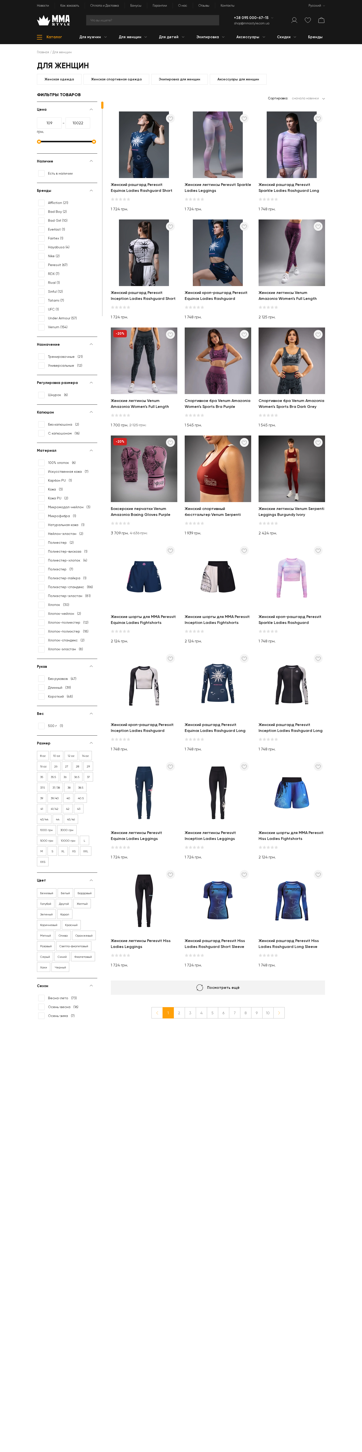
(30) (58, 605)
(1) (56, 229)
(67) (57, 265)
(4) (58, 247)
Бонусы (135, 5)
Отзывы (203, 5)
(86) (70, 587)
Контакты (227, 5)
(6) (58, 395)
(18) (68, 631)
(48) (60, 696)
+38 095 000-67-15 (251, 18)
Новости (43, 5)
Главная (43, 52)
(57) (62, 318)
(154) (57, 327)
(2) (57, 212)
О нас (182, 5)
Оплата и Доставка (104, 5)
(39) (59, 688)
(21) (58, 203)
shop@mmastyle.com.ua (251, 23)
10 (268, 1013)
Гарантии (160, 5)
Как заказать (69, 5)
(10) (57, 220)
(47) (62, 679)
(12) (55, 291)
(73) (62, 998)
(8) (65, 649)
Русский (315, 5)
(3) (55, 489)
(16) (64, 433)
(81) (69, 596)
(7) (53, 274)
